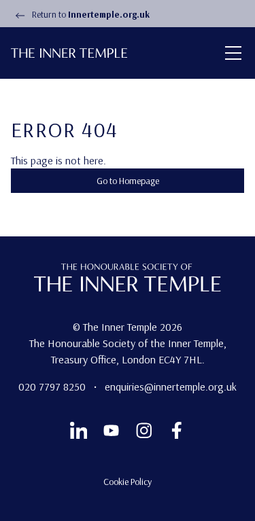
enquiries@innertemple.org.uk (171, 386)
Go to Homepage (128, 181)
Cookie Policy (127, 481)
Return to (90, 14)
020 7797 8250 (53, 386)
